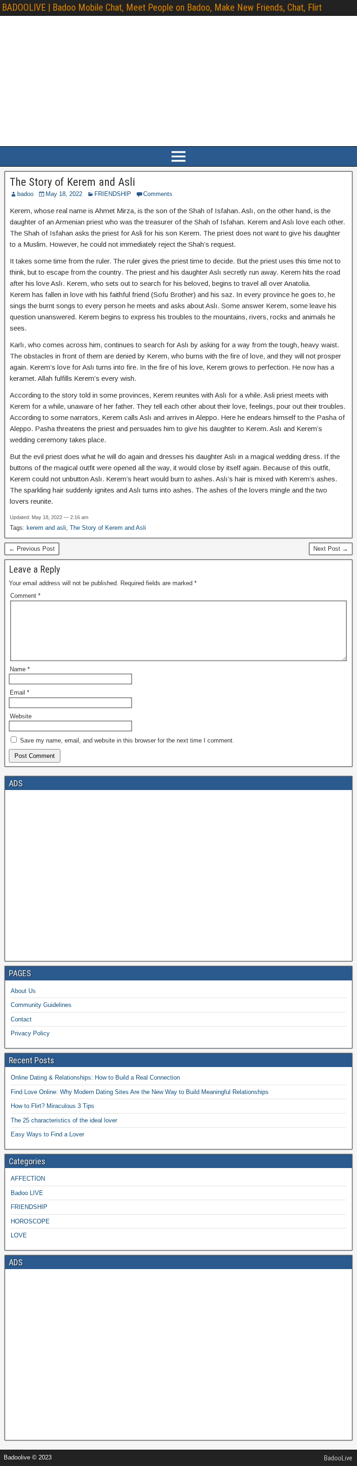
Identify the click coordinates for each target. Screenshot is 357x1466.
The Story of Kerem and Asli (72, 182)
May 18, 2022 (64, 193)
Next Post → (330, 548)
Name (20, 669)
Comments (157, 193)
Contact (21, 1019)
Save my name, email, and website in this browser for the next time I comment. (127, 740)
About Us (23, 990)
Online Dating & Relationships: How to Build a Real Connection (95, 1077)
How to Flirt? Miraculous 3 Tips (52, 1105)
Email (19, 692)
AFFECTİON (28, 1178)
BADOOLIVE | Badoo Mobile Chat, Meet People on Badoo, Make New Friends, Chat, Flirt (162, 7)
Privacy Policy (30, 1033)
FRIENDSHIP (112, 193)
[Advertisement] (178, 81)
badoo (25, 193)
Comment (25, 595)
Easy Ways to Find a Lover (47, 1134)
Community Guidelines (41, 1004)
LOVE (19, 1235)
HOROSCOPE (30, 1221)
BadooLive (338, 1458)
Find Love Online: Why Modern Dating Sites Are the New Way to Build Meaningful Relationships (140, 1091)
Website (21, 716)
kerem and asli (46, 527)
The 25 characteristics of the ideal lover (64, 1120)
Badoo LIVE (27, 1192)
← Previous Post (32, 548)
